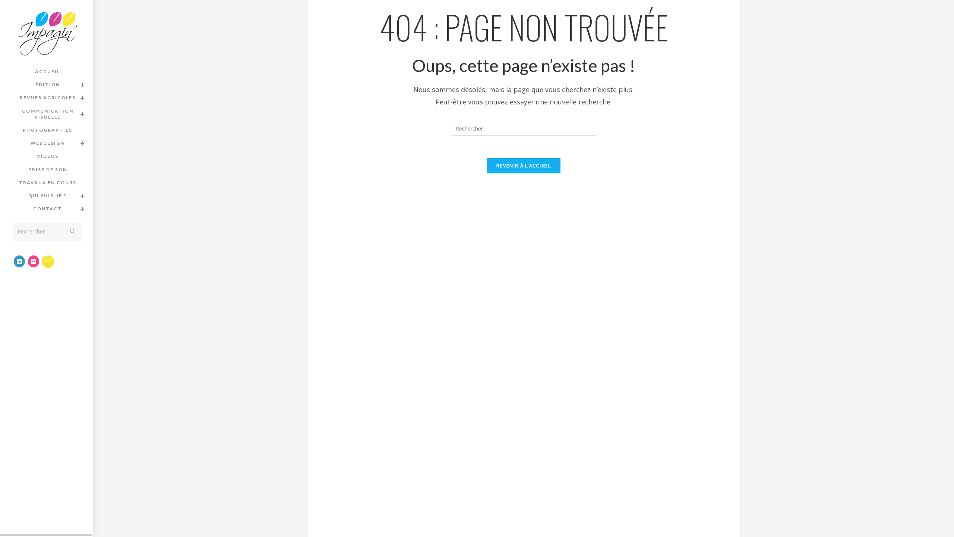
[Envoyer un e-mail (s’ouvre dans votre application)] (48, 261)
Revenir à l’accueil (523, 165)
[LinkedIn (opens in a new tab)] (19, 261)
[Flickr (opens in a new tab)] (33, 261)
